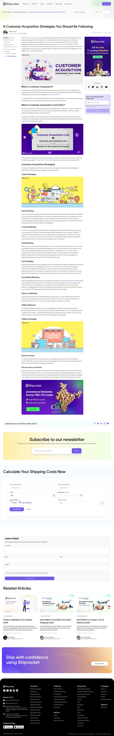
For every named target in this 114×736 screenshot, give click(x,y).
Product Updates (8, 616)
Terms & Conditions (91, 106)
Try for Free (106, 4)
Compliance (91, 734)
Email (61, 557)
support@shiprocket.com (12, 700)
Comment (8, 545)
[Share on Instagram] (105, 423)
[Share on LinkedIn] (101, 423)
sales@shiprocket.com (12, 703)
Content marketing (28, 230)
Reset (28, 509)
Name (7, 557)
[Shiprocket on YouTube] (108, 423)
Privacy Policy (105, 105)
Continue (98, 111)
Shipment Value (62, 499)
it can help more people (44, 301)
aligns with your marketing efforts (63, 44)
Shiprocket (23, 33)
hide (12, 38)
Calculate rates (16, 509)
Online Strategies (11, 53)
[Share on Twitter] (98, 423)
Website (7, 564)
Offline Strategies (12, 56)
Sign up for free (99, 663)
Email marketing (27, 246)
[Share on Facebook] (95, 423)
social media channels (67, 280)
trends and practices (52, 94)
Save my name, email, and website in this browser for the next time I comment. (27, 573)
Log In (97, 4)
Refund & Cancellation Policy (103, 734)
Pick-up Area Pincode (16, 484)
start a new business (34, 38)
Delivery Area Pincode (64, 484)
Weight (12, 492)
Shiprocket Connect (45, 616)
